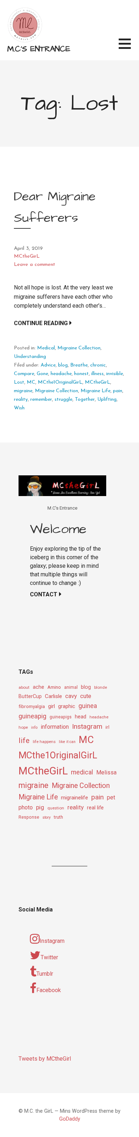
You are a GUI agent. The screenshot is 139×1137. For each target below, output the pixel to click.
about (24, 687)
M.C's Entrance (38, 49)
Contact (43, 594)
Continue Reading (41, 323)
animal (71, 687)
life (24, 740)
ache (38, 687)
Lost (19, 382)
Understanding (30, 356)
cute (85, 696)
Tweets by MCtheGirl (45, 1058)
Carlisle (53, 696)
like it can (67, 741)
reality (21, 399)
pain (117, 391)
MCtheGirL (27, 256)
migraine (23, 391)
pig (40, 807)
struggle (63, 399)
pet (111, 797)
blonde (100, 687)
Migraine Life (95, 391)
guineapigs (61, 716)
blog (63, 365)
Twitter (49, 957)
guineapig (32, 716)
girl (51, 706)
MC (31, 382)
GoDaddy (69, 1119)
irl (107, 727)
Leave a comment (34, 264)
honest (81, 374)
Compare (24, 374)
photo (26, 807)
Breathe (79, 365)
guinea (87, 705)
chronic (98, 365)
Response (29, 817)
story (46, 817)
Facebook (48, 990)
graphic (66, 706)
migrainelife (74, 797)
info (34, 727)
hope (23, 727)
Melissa (106, 772)
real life (95, 808)
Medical (46, 348)
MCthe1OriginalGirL (60, 382)
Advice (48, 365)
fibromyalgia (32, 706)
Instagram (87, 726)
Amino (54, 687)
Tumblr (44, 973)
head (80, 716)
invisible (114, 374)
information (55, 726)
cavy (71, 696)
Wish (19, 408)
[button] (129, 48)
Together (85, 399)
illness (97, 374)
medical (82, 772)
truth (58, 817)
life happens (44, 741)
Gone (42, 374)
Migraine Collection (79, 348)
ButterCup (30, 696)
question (55, 807)
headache (61, 374)
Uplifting (107, 399)
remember (41, 399)
